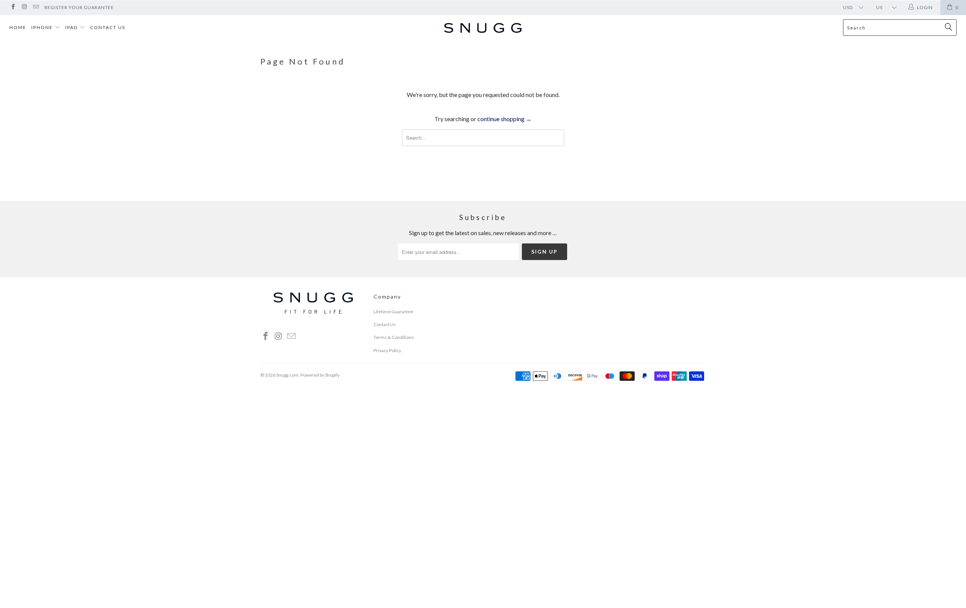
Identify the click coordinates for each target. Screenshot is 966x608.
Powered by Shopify (320, 375)
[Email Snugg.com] (35, 7)
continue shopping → (504, 118)
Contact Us (107, 27)
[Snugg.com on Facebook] (12, 7)
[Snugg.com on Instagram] (24, 7)
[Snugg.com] (483, 28)
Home (17, 27)
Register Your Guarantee (79, 7)
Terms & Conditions (394, 337)
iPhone (42, 27)
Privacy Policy (387, 350)
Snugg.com (287, 375)
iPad (72, 27)
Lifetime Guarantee (393, 311)
